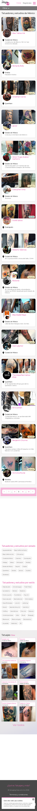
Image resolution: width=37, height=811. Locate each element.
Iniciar (18, 3)
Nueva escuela (7, 599)
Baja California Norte (20, 550)
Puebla (25, 566)
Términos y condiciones (18, 795)
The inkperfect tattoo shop (10, 662)
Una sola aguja (17, 587)
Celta (17, 615)
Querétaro (6, 570)
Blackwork (6, 619)
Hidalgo (5, 562)
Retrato (15, 591)
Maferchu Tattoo (28, 704)
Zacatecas (6, 574)
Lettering (25, 603)
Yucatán (28, 570)
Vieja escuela (6, 587)
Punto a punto (7, 595)
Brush (23, 615)
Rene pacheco (28, 683)
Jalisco (12, 562)
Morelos (28, 562)
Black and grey (16, 619)
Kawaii (5, 607)
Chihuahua (20, 554)
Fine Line (23, 611)
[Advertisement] (18, 521)
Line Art (17, 603)
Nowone (28, 640)
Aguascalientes (7, 550)
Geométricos (14, 611)
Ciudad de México (8, 558)
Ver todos (18, 725)
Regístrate (27, 3)
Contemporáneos (8, 615)
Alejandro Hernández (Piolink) (10, 683)
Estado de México (8, 566)
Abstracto (14, 623)
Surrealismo (6, 591)
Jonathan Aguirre (28, 662)
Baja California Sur (8, 554)
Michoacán (20, 562)
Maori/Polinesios (7, 603)
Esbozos (31, 611)
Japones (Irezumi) (14, 607)
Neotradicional (18, 599)
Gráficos (5, 611)
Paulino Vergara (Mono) (10, 704)
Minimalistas (29, 599)
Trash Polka (27, 587)
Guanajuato (27, 558)
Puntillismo (17, 595)
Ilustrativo (26, 607)
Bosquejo (30, 615)
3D (21, 623)
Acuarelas (5, 623)
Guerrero (18, 558)
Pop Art (26, 595)
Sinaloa (14, 570)
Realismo (22, 591)
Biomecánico (27, 619)
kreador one (10, 640)
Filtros (5, 8)
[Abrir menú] (34, 3)
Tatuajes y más (6, 3)
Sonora (21, 570)
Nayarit (17, 566)
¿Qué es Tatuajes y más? (18, 785)
